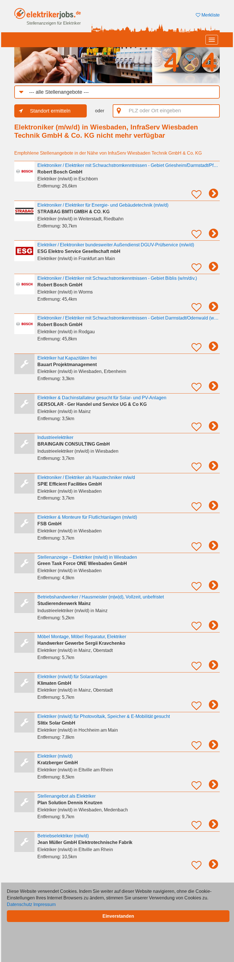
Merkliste (210, 15)
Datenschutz (19, 904)
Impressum (44, 904)
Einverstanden (118, 916)
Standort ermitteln (50, 111)
